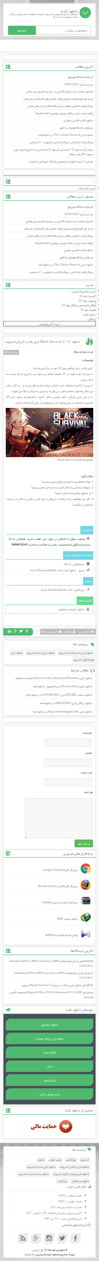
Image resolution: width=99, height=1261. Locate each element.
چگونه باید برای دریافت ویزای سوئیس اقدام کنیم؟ (64, 113)
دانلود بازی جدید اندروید (40, 653)
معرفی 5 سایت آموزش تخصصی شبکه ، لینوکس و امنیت (61, 161)
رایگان (92, 319)
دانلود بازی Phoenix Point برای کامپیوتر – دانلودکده (62, 686)
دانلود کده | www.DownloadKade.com (53, 570)
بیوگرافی (71, 1160)
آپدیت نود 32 (87, 296)
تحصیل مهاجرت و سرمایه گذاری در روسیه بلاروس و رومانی (59, 91)
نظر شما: (88, 792)
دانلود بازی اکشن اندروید (74, 1167)
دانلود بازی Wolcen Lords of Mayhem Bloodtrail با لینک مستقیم (54, 678)
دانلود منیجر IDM (67, 919)
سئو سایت (89, 314)
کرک (49, 1066)
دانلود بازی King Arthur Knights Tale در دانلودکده (62, 712)
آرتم (90, 973)
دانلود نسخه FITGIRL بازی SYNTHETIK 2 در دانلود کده (59, 695)
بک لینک (29, 1254)
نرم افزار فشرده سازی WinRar (60, 902)
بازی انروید (49, 1080)
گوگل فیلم (49, 1052)
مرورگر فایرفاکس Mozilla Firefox (58, 886)
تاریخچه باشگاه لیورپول (80, 77)
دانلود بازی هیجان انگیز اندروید (71, 1174)
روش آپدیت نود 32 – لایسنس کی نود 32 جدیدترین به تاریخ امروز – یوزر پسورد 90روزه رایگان (53, 152)
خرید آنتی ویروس (49, 323)
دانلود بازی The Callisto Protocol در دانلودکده (65, 135)
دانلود (41, 1160)
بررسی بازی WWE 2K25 (78, 84)
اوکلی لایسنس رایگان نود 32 (79, 305)
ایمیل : (88, 753)
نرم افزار (62, 1181)
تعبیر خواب (55, 1160)
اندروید (84, 1160)
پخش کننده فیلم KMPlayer (61, 935)
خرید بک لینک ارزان (84, 291)
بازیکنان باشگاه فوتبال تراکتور (76, 128)
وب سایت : (85, 772)
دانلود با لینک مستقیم (71, 609)
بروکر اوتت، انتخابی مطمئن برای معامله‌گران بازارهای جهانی (60, 106)
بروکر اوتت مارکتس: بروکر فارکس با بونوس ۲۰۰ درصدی (61, 142)
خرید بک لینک (87, 188)
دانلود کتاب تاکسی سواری (78, 120)
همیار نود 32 (88, 309)
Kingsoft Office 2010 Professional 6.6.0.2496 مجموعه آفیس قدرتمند (51, 994)
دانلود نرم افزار (80, 1181)
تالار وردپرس (40, 1249)
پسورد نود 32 (87, 300)
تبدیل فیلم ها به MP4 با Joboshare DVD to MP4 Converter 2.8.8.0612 (51, 963)
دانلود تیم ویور (49, 1025)
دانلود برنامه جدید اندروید (33, 1174)
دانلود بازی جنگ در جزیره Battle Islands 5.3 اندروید (51, 985)
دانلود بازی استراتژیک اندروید (75, 653)
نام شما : (87, 733)
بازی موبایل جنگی (50, 1094)
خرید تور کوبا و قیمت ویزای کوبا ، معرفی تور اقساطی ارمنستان (58, 99)
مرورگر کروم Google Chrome (60, 870)
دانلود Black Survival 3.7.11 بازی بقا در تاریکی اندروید (42, 341)
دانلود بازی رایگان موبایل (49, 1039)
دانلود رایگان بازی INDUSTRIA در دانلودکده (66, 703)
